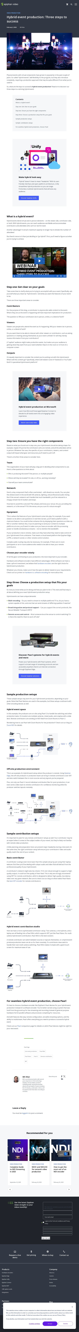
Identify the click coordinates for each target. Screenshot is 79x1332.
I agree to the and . (57, 1222)
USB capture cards (7, 1289)
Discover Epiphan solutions (30, 676)
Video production (13, 13)
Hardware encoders (7, 1273)
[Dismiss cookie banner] (72, 1307)
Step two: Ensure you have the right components (31, 111)
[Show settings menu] (61, 276)
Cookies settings (34, 1323)
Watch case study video (29, 423)
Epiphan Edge (5, 1276)
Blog (51, 1302)
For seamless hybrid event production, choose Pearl (32, 127)
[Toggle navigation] (76, 4)
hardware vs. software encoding (36, 572)
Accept (50, 1323)
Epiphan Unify (5, 1279)
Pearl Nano (28, 1056)
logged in (25, 1113)
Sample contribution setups (24, 123)
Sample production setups (24, 119)
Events (51, 1282)
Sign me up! (46, 1238)
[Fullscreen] (64, 276)
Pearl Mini (42, 1051)
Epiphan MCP (5, 1286)
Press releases (53, 1279)
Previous (10, 1189)
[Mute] (57, 276)
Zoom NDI (10, 725)
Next (68, 1189)
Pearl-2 (36, 1056)
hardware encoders (44, 563)
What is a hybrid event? (23, 102)
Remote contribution (46, 1056)
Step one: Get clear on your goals (26, 107)
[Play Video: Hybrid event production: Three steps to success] (39, 260)
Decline (65, 1323)
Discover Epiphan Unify (29, 198)
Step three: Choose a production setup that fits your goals (34, 115)
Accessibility (52, 1286)
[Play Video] (14, 276)
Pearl (19, 1026)
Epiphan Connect (6, 1282)
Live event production (31, 1051)
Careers (51, 1276)
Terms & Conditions (57, 1221)
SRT (26, 1061)
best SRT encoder (16, 881)
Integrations (5, 1292)
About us (51, 1273)
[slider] (38, 276)
